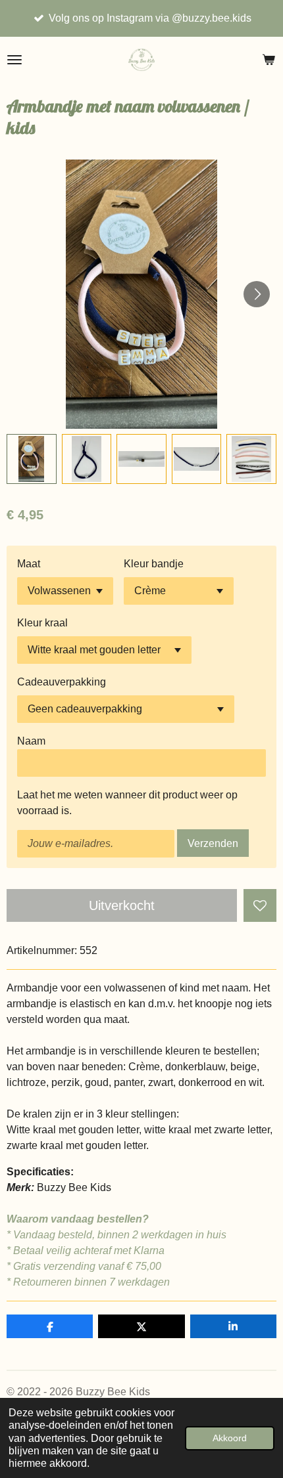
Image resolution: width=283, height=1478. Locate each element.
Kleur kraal (42, 622)
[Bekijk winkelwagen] (268, 60)
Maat (28, 563)
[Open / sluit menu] (14, 60)
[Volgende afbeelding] (257, 294)
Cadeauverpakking (61, 681)
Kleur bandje (154, 563)
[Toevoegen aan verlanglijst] (260, 905)
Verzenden (213, 843)
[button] (32, 459)
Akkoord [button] (230, 1438)
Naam (31, 741)
